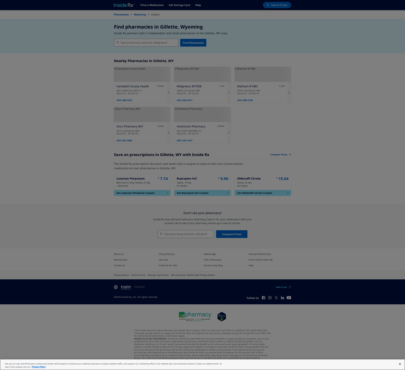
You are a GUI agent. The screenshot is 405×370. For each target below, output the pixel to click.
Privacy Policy (39, 366)
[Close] (399, 364)
